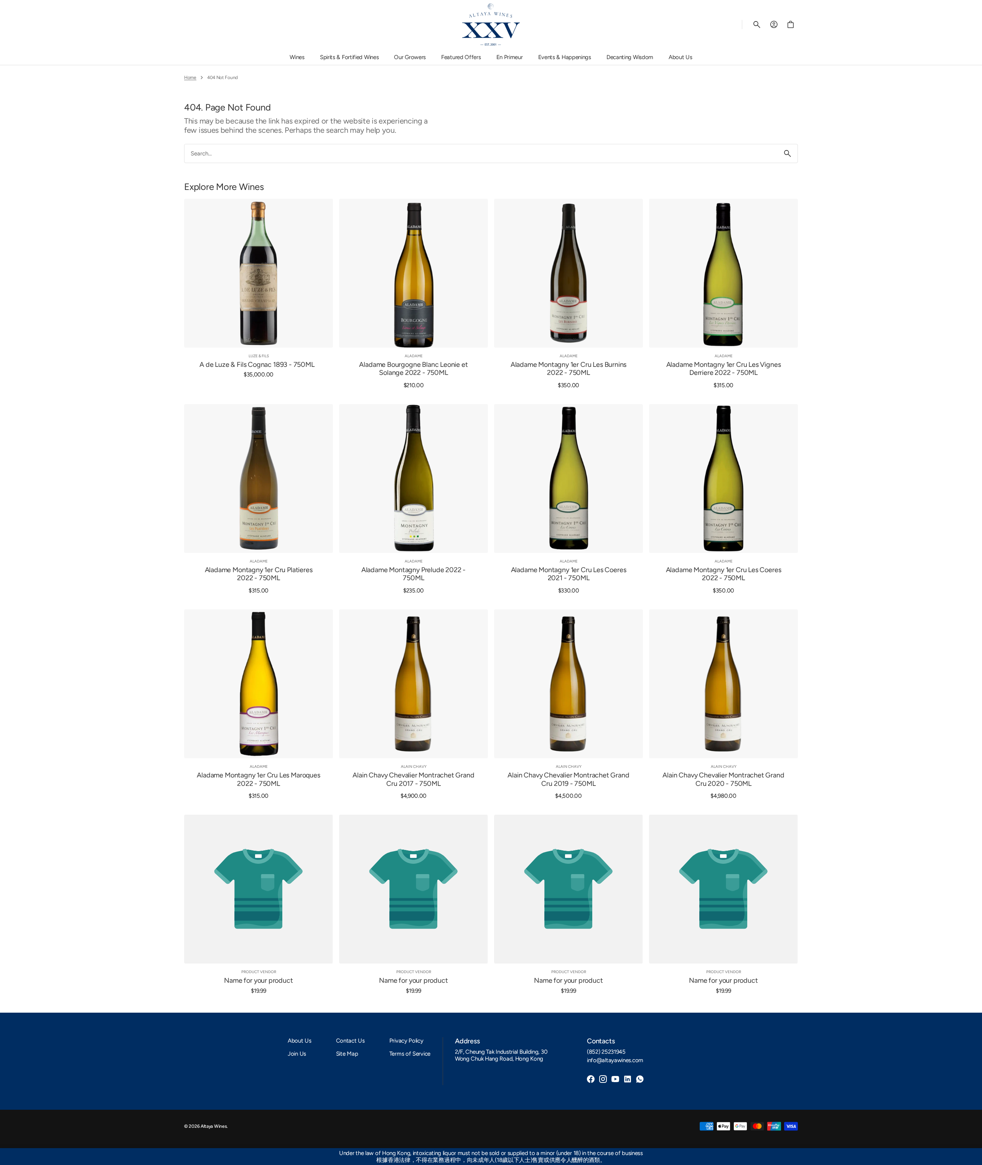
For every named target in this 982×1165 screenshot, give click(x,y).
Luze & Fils (259, 355)
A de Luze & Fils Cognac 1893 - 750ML (257, 365)
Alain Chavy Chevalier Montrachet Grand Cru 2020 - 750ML (723, 779)
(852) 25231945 (606, 1051)
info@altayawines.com (615, 1060)
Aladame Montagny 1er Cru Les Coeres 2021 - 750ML (568, 574)
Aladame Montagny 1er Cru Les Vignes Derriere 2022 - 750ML (723, 369)
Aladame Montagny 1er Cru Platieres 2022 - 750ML (259, 574)
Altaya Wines (214, 1126)
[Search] (787, 153)
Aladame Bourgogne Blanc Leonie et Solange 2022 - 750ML (413, 369)
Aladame (414, 355)
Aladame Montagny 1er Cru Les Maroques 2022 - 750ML (258, 779)
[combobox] (481, 153)
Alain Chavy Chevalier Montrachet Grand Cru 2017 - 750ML (413, 779)
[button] (756, 24)
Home (190, 77)
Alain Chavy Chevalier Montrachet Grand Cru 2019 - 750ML (568, 779)
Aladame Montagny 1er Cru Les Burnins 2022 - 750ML (569, 369)
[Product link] (258, 294)
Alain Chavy (414, 766)
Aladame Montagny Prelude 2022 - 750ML (413, 574)
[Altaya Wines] (491, 24)
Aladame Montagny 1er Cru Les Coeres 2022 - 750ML (723, 574)
